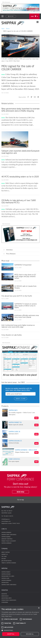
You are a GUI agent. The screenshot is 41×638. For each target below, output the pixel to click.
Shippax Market (5, 572)
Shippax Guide (5, 578)
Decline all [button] (30, 634)
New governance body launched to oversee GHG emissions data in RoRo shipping (20, 109)
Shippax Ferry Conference (8, 534)
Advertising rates (6, 598)
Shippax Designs (5, 574)
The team (4, 556)
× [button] (39, 608)
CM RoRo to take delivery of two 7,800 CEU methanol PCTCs (18, 201)
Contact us (4, 554)
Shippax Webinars (6, 543)
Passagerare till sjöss (7, 576)
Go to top (20, 500)
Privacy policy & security (8, 541)
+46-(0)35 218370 (8, 516)
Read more (8, 616)
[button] (20, 630)
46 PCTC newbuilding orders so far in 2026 (20, 176)
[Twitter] (31, 97)
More (36, 418)
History (3, 558)
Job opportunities (6, 560)
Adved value (4, 596)
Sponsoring (4, 602)
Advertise (4, 593)
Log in (11, 16)
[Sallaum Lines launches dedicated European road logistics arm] (14, 139)
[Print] (38, 97)
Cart (34, 16)
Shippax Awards (5, 536)
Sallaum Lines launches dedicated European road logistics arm (20, 152)
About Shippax (5, 552)
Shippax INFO (5, 582)
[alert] (20, 622)
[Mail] (35, 97)
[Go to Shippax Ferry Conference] (20, 477)
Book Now (20, 492)
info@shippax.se (5, 519)
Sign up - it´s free (20, 398)
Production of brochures (8, 600)
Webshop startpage (6, 538)
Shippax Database (6, 532)
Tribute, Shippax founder (8, 562)
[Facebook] (28, 97)
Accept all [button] (10, 634)
